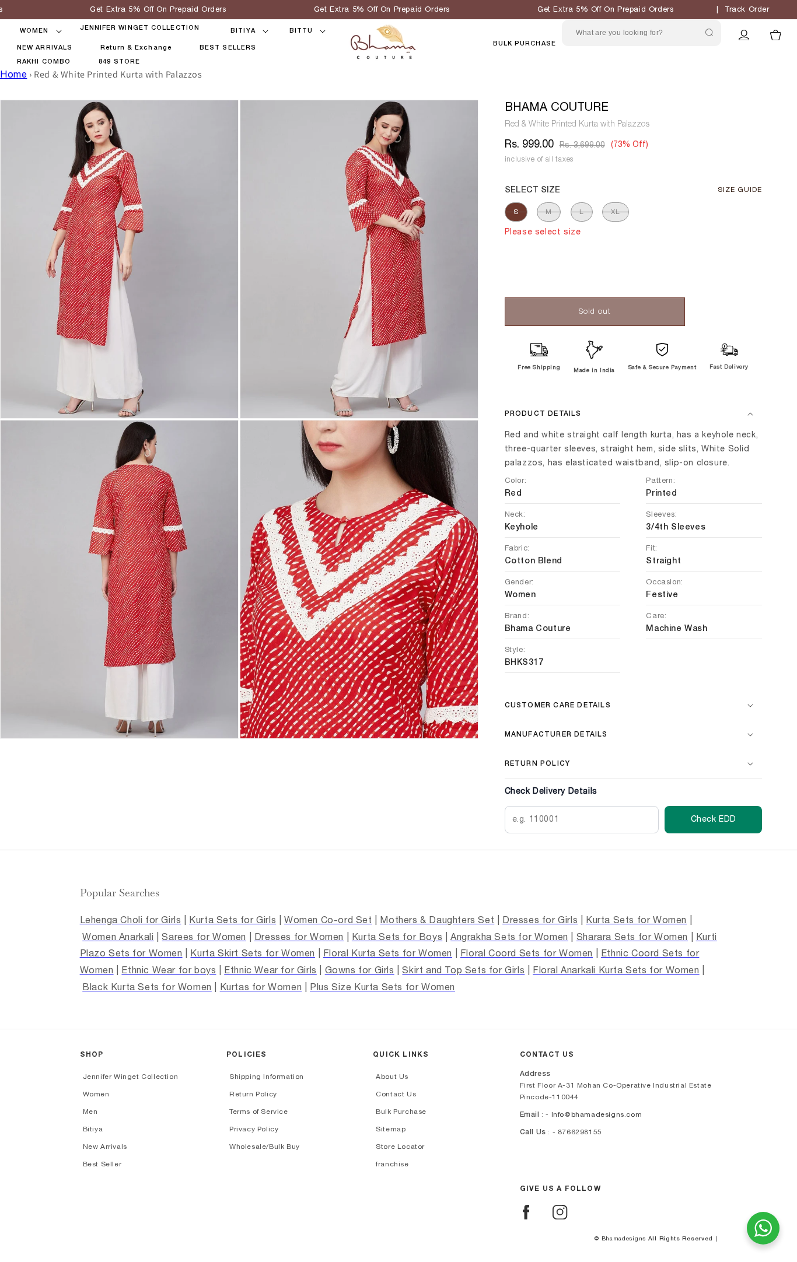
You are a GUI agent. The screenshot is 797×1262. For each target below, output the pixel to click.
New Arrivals (105, 1146)
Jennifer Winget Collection (131, 1076)
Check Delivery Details (551, 791)
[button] (34, 31)
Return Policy (253, 1094)
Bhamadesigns (624, 1239)
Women (96, 1094)
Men (90, 1111)
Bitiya (93, 1129)
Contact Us (396, 1094)
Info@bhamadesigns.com (596, 1114)
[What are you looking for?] (709, 32)
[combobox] (641, 33)
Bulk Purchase (524, 43)
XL (615, 211)
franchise (392, 1164)
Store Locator (400, 1146)
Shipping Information (266, 1076)
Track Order (747, 9)
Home (13, 74)
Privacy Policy (253, 1129)
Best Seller (102, 1164)
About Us (392, 1076)
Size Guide (740, 189)
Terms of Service (258, 1111)
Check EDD (713, 819)
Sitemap (391, 1129)
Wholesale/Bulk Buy (264, 1146)
